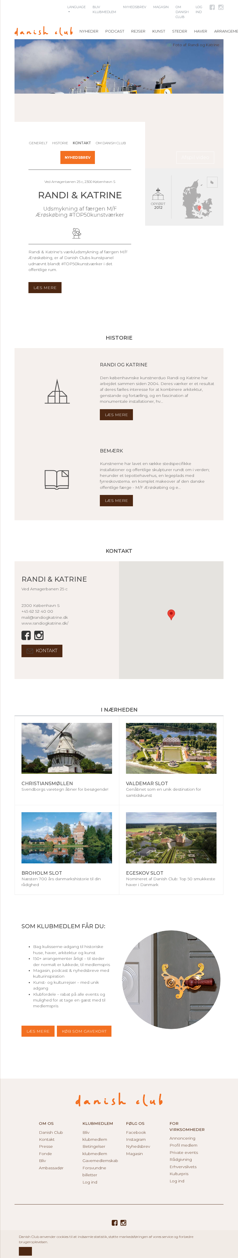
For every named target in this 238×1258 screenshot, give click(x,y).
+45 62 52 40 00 (37, 611)
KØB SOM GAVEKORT (84, 1031)
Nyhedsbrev (78, 157)
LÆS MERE (38, 1031)
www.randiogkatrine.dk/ (44, 623)
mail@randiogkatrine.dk (44, 617)
